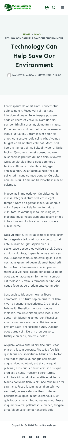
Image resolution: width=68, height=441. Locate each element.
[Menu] (62, 7)
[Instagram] (37, 437)
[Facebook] (23, 437)
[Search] (54, 7)
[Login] (47, 7)
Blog (58, 75)
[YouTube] (44, 437)
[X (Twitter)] (30, 437)
